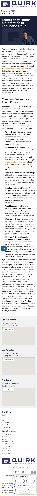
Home (3, 415)
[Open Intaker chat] (16, 495)
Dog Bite (4, 439)
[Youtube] (9, 13)
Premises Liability (7, 446)
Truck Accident (6, 451)
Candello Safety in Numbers (15, 162)
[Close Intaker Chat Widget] (35, 472)
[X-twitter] (7, 13)
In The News (5, 422)
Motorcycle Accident (8, 441)
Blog (3, 420)
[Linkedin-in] (2, 13)
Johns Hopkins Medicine (15, 68)
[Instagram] (11, 13)
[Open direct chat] (32, 472)
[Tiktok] (14, 13)
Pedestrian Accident (8, 444)
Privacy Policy (6, 427)
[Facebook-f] (4, 13)
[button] (34, 13)
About (3, 418)
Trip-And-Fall (6, 448)
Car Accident (5, 437)
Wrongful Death (6, 453)
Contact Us (5, 425)
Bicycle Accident (6, 434)
